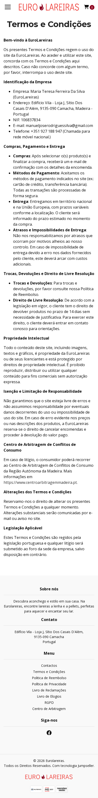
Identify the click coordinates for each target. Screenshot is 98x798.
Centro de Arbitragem (49, 708)
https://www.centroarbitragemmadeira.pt (40, 482)
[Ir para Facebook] (49, 733)
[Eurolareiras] (49, 7)
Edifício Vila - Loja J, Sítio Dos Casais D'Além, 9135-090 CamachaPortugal (49, 637)
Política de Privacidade (49, 684)
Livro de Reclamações (49, 690)
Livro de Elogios (49, 696)
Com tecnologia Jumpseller (73, 765)
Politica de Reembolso (49, 678)
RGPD (49, 702)
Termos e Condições (49, 671)
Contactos (49, 665)
